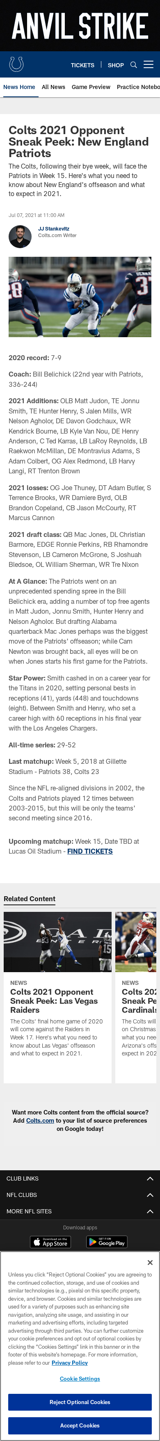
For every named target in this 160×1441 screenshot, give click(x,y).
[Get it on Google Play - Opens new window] (107, 1246)
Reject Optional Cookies (80, 1402)
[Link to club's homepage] (16, 61)
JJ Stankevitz (53, 228)
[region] (80, 1346)
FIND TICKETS (90, 851)
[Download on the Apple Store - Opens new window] (50, 1243)
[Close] (150, 1263)
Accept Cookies (80, 1425)
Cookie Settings (80, 1378)
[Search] (133, 64)
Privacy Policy (70, 1362)
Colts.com (40, 1120)
